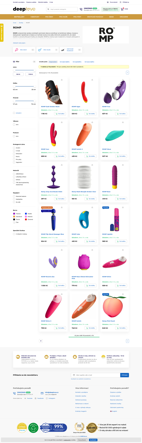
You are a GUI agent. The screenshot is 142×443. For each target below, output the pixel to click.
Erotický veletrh (115, 396)
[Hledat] (48, 9)
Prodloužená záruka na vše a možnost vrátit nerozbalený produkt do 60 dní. (87, 360)
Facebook (40, 398)
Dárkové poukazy (80, 400)
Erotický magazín (81, 411)
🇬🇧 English (113, 411)
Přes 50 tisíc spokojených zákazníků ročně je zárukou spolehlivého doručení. (115, 360)
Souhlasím (93, 440)
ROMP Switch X (77, 149)
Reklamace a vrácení (82, 403)
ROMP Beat (106, 192)
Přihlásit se (126, 2)
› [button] (19, 43)
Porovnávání (113, 2)
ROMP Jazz (45, 149)
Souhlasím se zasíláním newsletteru (81, 379)
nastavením (67, 440)
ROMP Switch (76, 321)
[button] (62, 80)
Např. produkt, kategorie (58, 9)
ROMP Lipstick (107, 234)
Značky (21, 22)
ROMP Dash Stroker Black (50, 106)
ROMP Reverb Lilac (47, 277)
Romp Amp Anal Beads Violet (51, 192)
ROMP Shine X (46, 321)
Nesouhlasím (82, 440)
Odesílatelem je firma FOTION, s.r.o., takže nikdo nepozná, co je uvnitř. (29, 360)
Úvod (14, 22)
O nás (51, 2)
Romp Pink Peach (108, 321)
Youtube (29, 398)
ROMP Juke (76, 234)
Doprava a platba (31, 2)
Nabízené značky (115, 403)
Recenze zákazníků (116, 400)
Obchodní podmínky (116, 407)
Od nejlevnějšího (65, 62)
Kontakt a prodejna (18, 2)
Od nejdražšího (77, 62)
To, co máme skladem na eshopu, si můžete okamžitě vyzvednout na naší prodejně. (59, 360)
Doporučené (53, 62)
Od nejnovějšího (89, 62)
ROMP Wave (106, 149)
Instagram (52, 398)
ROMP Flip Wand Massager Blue (52, 234)
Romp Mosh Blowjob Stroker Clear (84, 192)
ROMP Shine (106, 277)
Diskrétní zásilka (43, 2)
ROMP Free (106, 106)
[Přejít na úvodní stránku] (24, 9)
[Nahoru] (41, 341)
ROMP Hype (76, 106)
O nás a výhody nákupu (83, 407)
